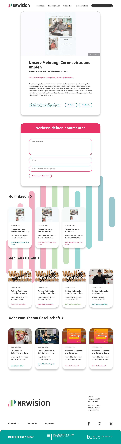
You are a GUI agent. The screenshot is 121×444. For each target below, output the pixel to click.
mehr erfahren (82, 6)
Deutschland (43, 86)
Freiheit (47, 106)
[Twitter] (111, 424)
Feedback (85, 105)
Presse (58, 106)
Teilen (71, 105)
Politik (72, 91)
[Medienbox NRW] (21, 437)
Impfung (31, 104)
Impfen (37, 104)
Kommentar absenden (40, 176)
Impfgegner (40, 106)
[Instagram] (99, 424)
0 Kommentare (68, 78)
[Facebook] (89, 424)
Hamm (53, 78)
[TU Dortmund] (100, 437)
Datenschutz (13, 423)
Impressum (50, 423)
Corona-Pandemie (54, 104)
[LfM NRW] (60, 437)
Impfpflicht (32, 106)
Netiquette (32, 423)
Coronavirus (44, 104)
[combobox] (102, 5)
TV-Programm (54, 6)
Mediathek (40, 6)
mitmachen (68, 6)
